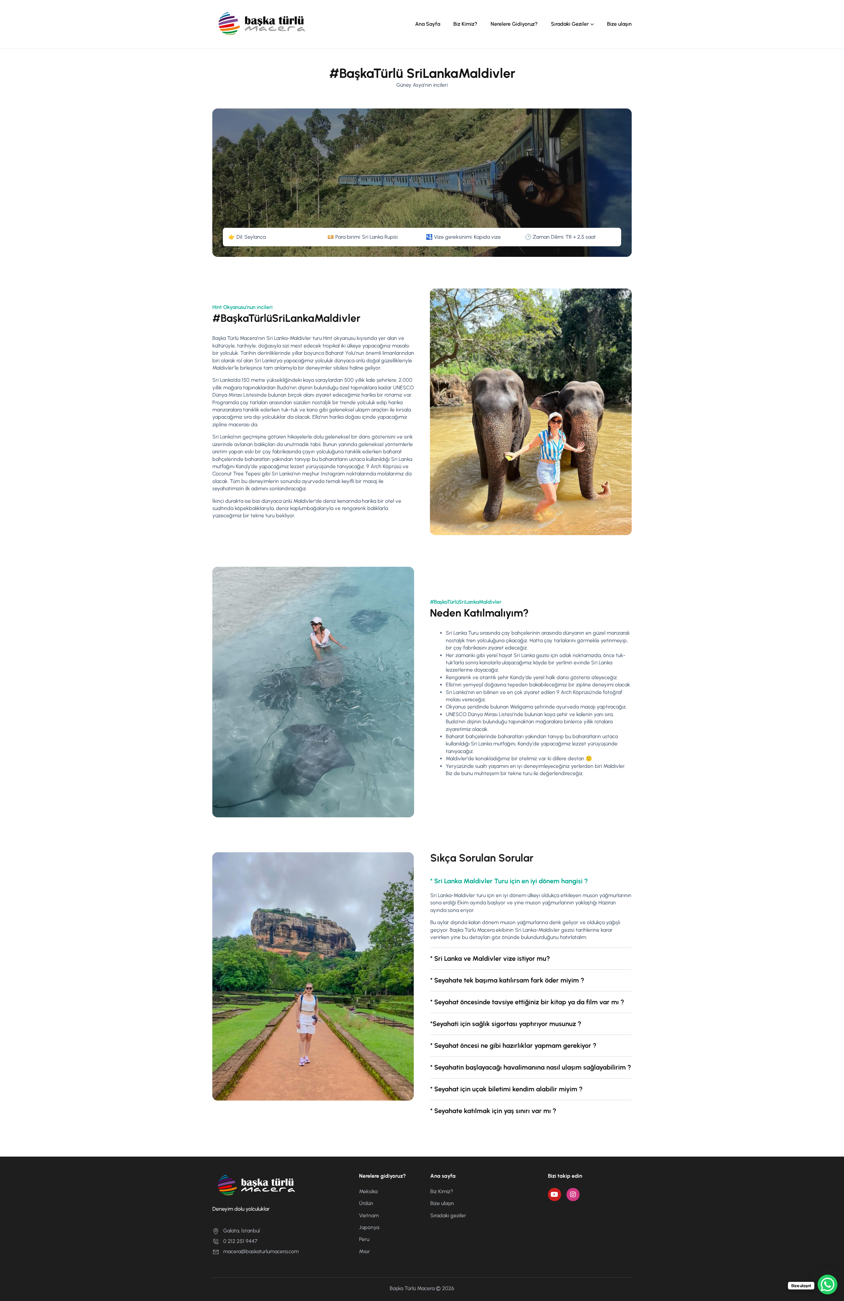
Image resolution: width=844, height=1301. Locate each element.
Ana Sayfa (427, 24)
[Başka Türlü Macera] (261, 24)
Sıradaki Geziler (570, 24)
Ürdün (366, 1203)
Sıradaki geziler (448, 1215)
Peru (364, 1239)
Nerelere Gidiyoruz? (514, 24)
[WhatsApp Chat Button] (827, 1284)
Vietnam (369, 1215)
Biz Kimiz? (465, 24)
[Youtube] (554, 1194)
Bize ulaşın (619, 24)
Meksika (368, 1191)
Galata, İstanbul (241, 1230)
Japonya (369, 1227)
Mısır (364, 1251)
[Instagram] (573, 1194)
